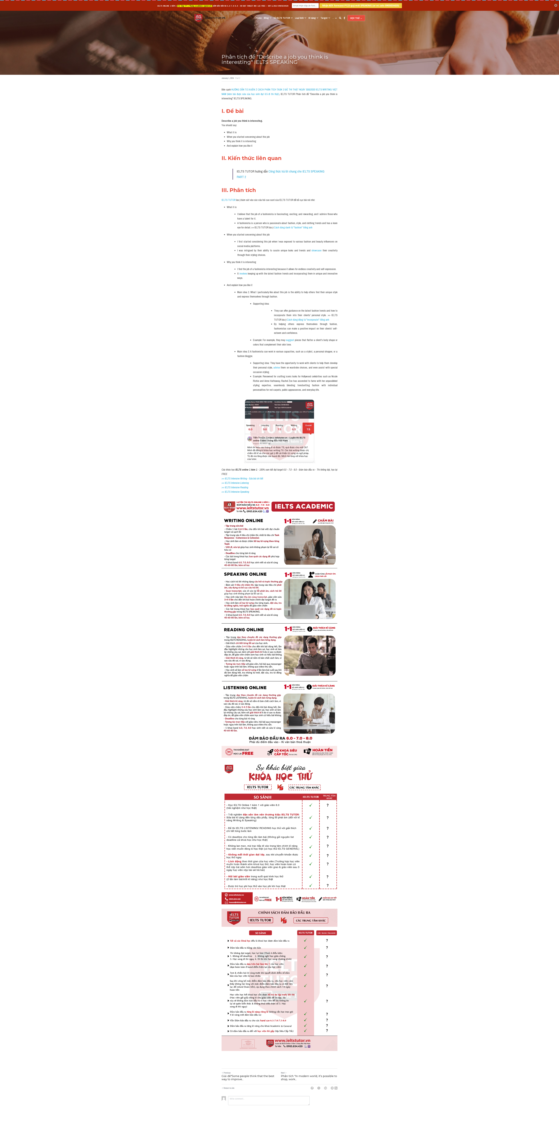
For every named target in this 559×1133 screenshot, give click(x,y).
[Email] (332, 1088)
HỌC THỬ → (356, 18)
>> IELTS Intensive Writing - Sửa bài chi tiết (242, 478)
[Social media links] (344, 18)
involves (243, 273)
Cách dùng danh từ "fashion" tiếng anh (293, 227)
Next (283, 1072)
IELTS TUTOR (229, 200)
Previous (227, 1072)
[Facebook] (312, 1088)
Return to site (229, 1088)
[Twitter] (318, 1088)
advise (276, 367)
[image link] (198, 18)
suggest (290, 340)
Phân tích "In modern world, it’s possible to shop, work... (309, 1078)
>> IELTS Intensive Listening (235, 483)
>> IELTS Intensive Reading (235, 487)
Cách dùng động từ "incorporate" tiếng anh (308, 319)
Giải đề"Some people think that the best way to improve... (248, 1078)
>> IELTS (226, 492)
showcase (317, 250)
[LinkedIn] (325, 1088)
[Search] (340, 18)
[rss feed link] (336, 1088)
